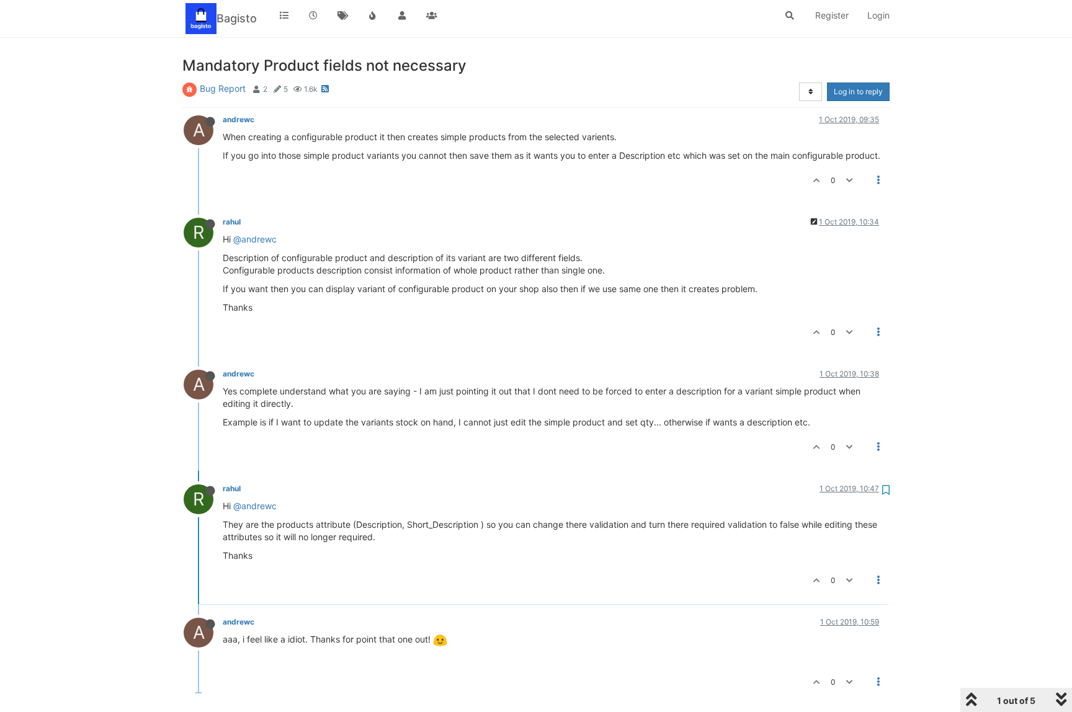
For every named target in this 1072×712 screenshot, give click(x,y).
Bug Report (223, 88)
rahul (232, 221)
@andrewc (255, 239)
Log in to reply (858, 91)
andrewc (238, 119)
